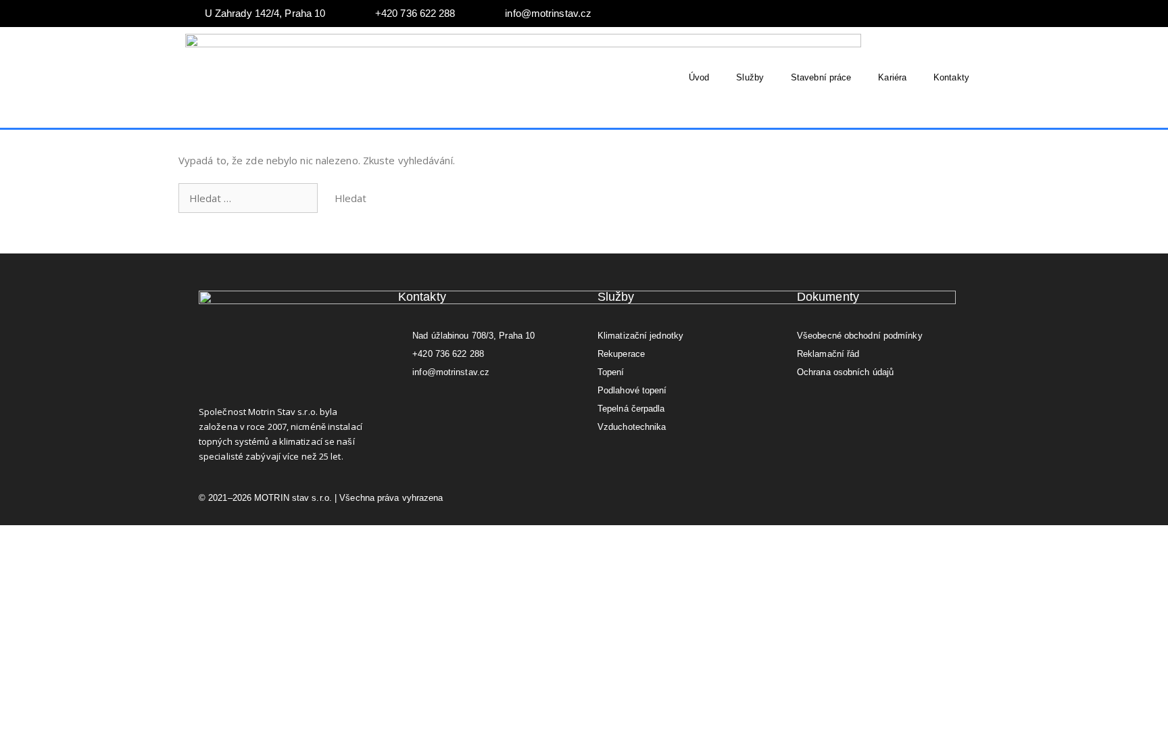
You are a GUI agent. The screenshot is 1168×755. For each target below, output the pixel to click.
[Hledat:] (249, 198)
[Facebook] (932, 13)
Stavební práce (821, 77)
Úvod (699, 77)
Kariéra (892, 77)
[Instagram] (959, 13)
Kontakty (951, 77)
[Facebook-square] (403, 403)
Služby (750, 77)
